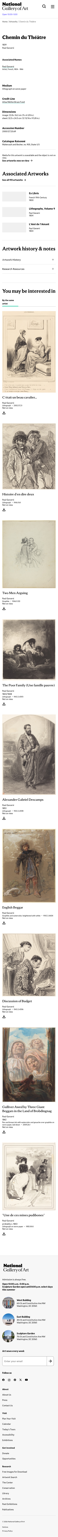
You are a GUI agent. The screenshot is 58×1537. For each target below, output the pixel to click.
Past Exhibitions (9, 1504)
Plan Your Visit (9, 1418)
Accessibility (8, 1434)
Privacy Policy (7, 1531)
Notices (5, 1527)
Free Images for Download (14, 1471)
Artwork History (11, 259)
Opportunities (8, 1458)
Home (4, 21)
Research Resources (13, 269)
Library (5, 1493)
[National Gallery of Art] (29, 1267)
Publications (8, 1509)
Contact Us (7, 1405)
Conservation (8, 1488)
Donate (5, 1453)
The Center (7, 1482)
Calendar (6, 1423)
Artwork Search (9, 1477)
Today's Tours (8, 1429)
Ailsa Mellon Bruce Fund (13, 102)
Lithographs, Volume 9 (42, 208)
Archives (6, 1498)
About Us (6, 1394)
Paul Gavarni (8, 66)
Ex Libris (34, 193)
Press (4, 1400)
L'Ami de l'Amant (39, 224)
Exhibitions (7, 1440)
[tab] (10, 302)
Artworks (13, 21)
